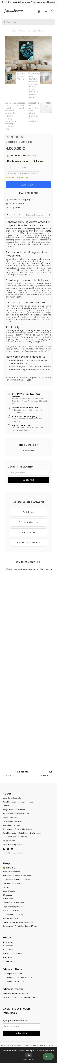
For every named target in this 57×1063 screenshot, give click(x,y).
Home (15, 31)
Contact (6, 806)
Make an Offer (28, 193)
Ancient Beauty (9, 891)
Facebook (9, 946)
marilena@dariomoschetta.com (16, 813)
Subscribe (28, 479)
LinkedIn (8, 961)
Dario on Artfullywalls (11, 918)
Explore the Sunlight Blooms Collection (18, 922)
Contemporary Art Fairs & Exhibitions (17, 829)
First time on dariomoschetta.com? (24, 173)
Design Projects (9, 841)
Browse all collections (11, 872)
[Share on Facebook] (17, 137)
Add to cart (28, 184)
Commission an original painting (16, 879)
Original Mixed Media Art (12, 821)
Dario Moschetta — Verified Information (18, 802)
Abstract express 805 (28, 542)
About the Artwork (13, 215)
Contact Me (28, 450)
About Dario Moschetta (12, 798)
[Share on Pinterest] (12, 137)
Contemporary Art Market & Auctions (17, 977)
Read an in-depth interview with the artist (30, 369)
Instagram (9, 942)
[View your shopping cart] (39, 11)
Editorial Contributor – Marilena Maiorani (19, 997)
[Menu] (46, 11)
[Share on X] (7, 137)
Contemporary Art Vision (12, 973)
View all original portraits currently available (31, 366)
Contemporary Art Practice (13, 981)
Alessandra (28, 532)
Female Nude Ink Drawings (13, 903)
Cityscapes (7, 895)
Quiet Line (28, 512)
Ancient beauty (25, 31)
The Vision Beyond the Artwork (15, 837)
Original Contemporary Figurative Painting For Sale (28, 378)
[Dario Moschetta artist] (14, 11)
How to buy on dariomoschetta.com (17, 875)
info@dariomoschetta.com (14, 810)
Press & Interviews (10, 817)
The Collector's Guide (11, 883)
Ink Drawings (8, 899)
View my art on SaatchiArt (13, 910)
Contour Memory (28, 522)
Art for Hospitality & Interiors (14, 844)
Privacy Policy (28, 1059)
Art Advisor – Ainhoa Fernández (15, 993)
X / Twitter (9, 950)
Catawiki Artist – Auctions (13, 914)
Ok (28, 1055)
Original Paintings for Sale (13, 907)
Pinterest (8, 957)
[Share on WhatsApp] (22, 137)
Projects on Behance (13, 953)
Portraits (6, 887)
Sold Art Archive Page (11, 825)
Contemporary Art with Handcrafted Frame (20, 926)
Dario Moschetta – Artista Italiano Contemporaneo (23, 833)
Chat (48, 1056)
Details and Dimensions (34, 215)
